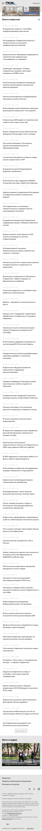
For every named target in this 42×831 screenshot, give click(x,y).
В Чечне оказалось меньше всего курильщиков (17, 420)
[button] (4, 754)
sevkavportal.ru (7, 819)
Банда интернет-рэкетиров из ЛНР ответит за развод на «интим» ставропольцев (18, 236)
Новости (36, 3)
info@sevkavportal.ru (14, 813)
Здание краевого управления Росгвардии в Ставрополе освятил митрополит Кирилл (21, 194)
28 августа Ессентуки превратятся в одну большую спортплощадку (20, 626)
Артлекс (30, 828)
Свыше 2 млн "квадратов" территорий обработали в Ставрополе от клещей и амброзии (19, 316)
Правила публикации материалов (16, 781)
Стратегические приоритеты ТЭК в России (18, 542)
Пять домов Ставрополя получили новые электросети (20, 649)
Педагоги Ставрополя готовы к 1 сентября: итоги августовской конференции (16, 674)
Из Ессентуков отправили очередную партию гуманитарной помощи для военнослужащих (19, 85)
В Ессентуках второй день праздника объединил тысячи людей (19, 567)
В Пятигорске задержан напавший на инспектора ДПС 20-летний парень (19, 343)
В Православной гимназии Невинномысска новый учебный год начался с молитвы (18, 250)
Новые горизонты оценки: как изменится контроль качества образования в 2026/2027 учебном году (21, 554)
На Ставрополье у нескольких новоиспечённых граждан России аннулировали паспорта (17, 208)
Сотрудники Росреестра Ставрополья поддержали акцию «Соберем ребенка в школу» (20, 222)
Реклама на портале (10, 784)
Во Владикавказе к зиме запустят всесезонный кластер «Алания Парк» (19, 493)
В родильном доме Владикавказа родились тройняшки (17, 170)
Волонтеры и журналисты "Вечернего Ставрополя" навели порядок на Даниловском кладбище (19, 278)
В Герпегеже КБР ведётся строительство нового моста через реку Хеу (20, 121)
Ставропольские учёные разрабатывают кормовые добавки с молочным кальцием (20, 356)
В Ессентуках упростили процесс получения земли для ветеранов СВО (19, 614)
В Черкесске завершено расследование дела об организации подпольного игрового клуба (20, 433)
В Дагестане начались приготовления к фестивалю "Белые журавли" (20, 701)
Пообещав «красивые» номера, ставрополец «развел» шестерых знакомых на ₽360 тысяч (17, 71)
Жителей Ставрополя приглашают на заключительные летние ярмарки (19, 638)
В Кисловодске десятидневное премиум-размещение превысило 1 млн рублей (21, 109)
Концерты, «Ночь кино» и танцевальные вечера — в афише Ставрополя (20, 661)
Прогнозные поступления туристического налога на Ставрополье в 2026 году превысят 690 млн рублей (20, 445)
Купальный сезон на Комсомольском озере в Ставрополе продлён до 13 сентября (19, 330)
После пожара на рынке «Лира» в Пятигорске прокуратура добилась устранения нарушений (18, 505)
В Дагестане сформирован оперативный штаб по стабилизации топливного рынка (21, 518)
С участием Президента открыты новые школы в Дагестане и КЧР (20, 158)
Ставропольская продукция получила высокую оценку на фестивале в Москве (20, 397)
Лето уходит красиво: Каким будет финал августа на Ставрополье (21, 530)
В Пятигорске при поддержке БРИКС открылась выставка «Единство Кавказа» (20, 182)
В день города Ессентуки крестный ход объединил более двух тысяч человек (20, 133)
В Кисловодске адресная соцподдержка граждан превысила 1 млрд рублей (20, 469)
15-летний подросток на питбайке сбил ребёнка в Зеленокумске (19, 291)
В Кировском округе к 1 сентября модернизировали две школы (17, 30)
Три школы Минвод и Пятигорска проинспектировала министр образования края (17, 145)
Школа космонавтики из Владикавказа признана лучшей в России (19, 98)
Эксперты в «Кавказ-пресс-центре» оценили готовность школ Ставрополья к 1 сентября (21, 590)
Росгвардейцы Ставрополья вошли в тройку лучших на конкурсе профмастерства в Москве (18, 43)
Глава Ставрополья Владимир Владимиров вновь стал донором (17, 603)
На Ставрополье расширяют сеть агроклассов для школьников (17, 724)
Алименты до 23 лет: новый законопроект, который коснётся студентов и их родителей (21, 264)
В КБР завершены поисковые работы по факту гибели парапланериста (20, 458)
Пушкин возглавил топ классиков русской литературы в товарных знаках (20, 408)
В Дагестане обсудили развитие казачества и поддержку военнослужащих (17, 370)
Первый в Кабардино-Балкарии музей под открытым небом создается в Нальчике (19, 384)
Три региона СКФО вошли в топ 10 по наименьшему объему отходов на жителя (21, 712)
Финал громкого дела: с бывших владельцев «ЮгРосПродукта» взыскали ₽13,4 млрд (20, 688)
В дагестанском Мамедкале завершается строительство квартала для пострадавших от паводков (20, 57)
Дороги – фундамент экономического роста (19, 303)
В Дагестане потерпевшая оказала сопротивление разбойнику (18, 481)
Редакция (6, 778)
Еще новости (21, 731)
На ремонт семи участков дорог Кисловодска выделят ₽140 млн (16, 579)
